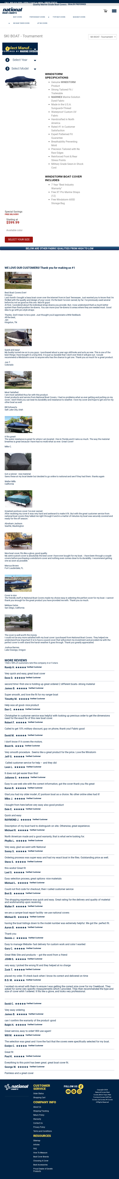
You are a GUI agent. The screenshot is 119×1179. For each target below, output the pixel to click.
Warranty (37, 1119)
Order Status (38, 1093)
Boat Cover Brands (41, 1157)
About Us (37, 1107)
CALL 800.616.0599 (13, 3)
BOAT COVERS (17, 17)
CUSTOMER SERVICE (41, 1087)
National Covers (100, 1092)
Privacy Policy (39, 1127)
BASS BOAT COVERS (79, 17)
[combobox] (102, 36)
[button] (55, 17)
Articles (36, 1145)
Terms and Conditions (42, 1131)
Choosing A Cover (40, 1161)
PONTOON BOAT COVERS (37, 17)
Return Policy (38, 1115)
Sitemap (36, 1141)
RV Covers (109, 1099)
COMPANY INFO (44, 1102)
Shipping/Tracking (41, 1111)
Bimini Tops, (103, 1095)
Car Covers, (101, 1099)
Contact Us (38, 1123)
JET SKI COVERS (42, 23)
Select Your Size (19, 239)
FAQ (35, 1149)
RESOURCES (42, 1136)
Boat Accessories (40, 1165)
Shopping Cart (39, 1097)
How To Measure (40, 1153)
